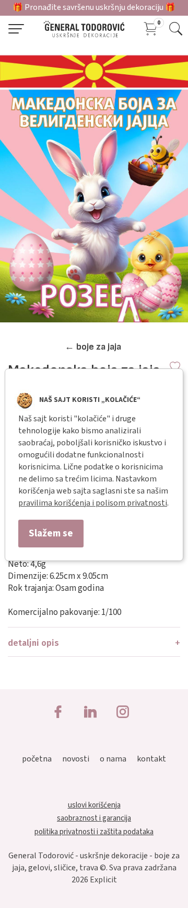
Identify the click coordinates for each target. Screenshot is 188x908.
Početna (37, 759)
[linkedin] (90, 713)
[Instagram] (122, 713)
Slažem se (51, 533)
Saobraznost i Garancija (94, 818)
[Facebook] (58, 713)
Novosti (75, 759)
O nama (113, 759)
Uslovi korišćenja (94, 805)
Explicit (103, 879)
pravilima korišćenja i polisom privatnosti (92, 503)
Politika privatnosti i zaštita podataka (94, 831)
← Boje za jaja (93, 346)
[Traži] (175, 29)
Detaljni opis (33, 643)
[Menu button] (16, 29)
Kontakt (151, 759)
